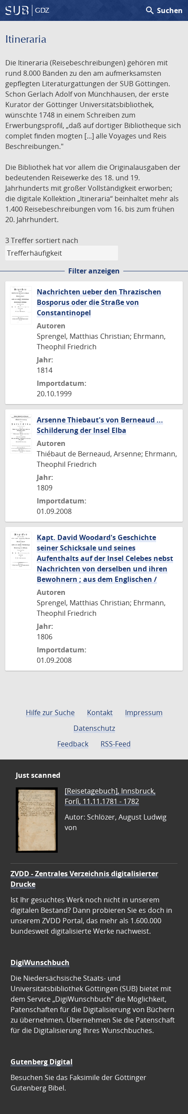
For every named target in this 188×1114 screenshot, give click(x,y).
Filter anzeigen (94, 271)
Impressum (144, 712)
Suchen (164, 10)
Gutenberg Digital (41, 1062)
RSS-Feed (116, 744)
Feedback (72, 744)
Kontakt (100, 712)
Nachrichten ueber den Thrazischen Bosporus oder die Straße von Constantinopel (99, 302)
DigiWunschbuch (40, 962)
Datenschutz (94, 728)
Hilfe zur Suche (50, 712)
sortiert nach (56, 240)
